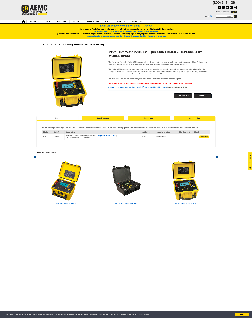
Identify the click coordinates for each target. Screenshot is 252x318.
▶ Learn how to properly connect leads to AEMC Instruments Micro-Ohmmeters (137, 87)
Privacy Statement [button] (144, 314)
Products (34, 22)
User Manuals (183, 95)
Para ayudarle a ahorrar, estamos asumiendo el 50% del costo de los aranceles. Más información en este (123, 36)
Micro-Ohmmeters (48, 45)
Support (76, 22)
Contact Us (137, 22)
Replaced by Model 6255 (107, 136)
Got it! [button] (242, 314)
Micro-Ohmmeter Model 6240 (66, 204)
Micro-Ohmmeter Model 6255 (185, 204)
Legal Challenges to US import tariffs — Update (126, 26)
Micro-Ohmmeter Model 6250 (79, 45)
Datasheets (202, 95)
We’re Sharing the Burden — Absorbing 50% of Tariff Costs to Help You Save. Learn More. (126, 31)
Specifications (103, 118)
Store (108, 22)
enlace (163, 36)
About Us (121, 22)
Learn (47, 22)
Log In (234, 12)
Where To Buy (93, 22)
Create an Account (222, 12)
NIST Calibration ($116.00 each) (78, 138)
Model (57, 118)
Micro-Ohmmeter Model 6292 (126, 204)
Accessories (194, 118)
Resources (61, 22)
